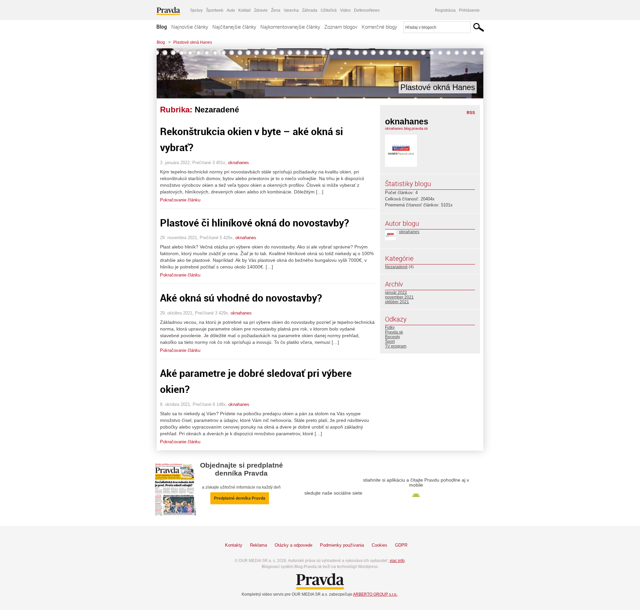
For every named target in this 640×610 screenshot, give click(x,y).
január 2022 (396, 292)
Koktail (244, 10)
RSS (471, 112)
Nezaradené (396, 266)
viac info (397, 560)
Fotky (390, 327)
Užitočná (329, 10)
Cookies (379, 545)
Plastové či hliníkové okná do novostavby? (254, 222)
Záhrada (309, 10)
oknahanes (238, 162)
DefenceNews (367, 10)
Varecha (291, 10)
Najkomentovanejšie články (290, 26)
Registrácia (445, 10)
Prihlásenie (469, 10)
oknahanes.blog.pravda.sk (406, 128)
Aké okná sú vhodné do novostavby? (241, 297)
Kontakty (233, 545)
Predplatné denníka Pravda (239, 498)
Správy (196, 10)
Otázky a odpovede (293, 545)
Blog (161, 26)
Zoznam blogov (340, 26)
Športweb (214, 10)
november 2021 (399, 297)
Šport (390, 341)
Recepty (392, 337)
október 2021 (397, 301)
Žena (275, 10)
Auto (231, 10)
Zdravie (261, 10)
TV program (395, 346)
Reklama (258, 545)
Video (345, 10)
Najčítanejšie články (234, 26)
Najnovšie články (189, 26)
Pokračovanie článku (180, 199)
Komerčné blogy (379, 26)
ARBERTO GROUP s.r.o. (375, 594)
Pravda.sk (394, 332)
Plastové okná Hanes (192, 42)
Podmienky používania (342, 545)
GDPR (401, 545)
